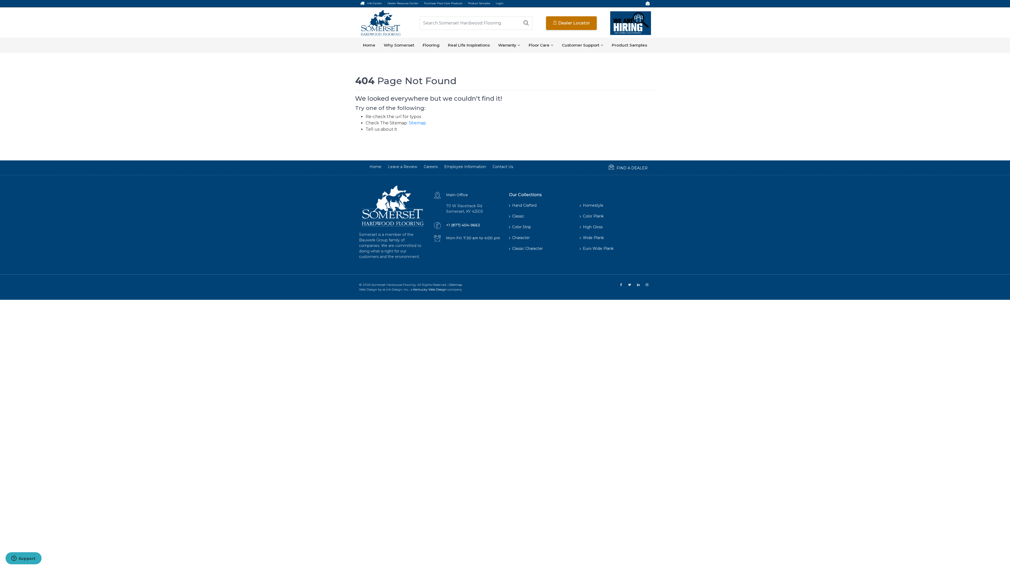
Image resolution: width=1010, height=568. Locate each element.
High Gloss (593, 227)
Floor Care (539, 45)
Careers (431, 166)
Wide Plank (593, 237)
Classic (518, 216)
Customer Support (580, 45)
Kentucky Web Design (430, 289)
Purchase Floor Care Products (443, 3)
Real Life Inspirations (469, 45)
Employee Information (465, 166)
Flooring (431, 45)
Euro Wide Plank (598, 248)
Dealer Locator (573, 23)
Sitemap (417, 122)
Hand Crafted (524, 205)
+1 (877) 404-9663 (463, 225)
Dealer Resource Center (402, 3)
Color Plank (593, 216)
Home (369, 45)
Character (521, 237)
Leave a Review (402, 166)
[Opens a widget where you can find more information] (23, 558)
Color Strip (521, 227)
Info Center (374, 3)
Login (499, 3)
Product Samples (479, 3)
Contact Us (503, 166)
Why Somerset (399, 45)
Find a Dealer (632, 168)
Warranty (507, 45)
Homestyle (593, 205)
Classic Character (527, 248)
